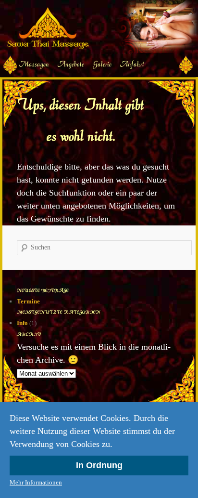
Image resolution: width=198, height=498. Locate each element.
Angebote (71, 64)
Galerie (102, 64)
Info (22, 323)
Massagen (34, 64)
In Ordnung (99, 465)
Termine (28, 301)
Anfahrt (132, 64)
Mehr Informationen (36, 482)
